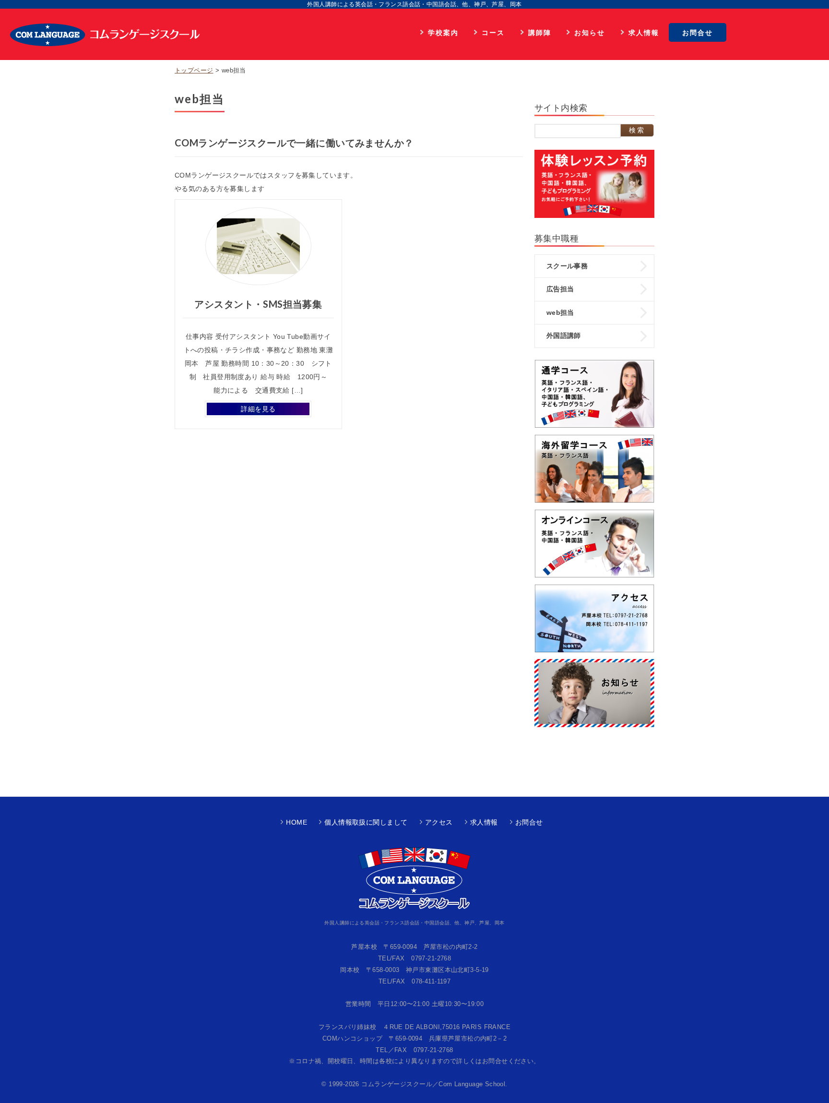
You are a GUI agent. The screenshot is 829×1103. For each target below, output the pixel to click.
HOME (296, 822)
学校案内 (443, 32)
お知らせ (589, 32)
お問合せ (697, 32)
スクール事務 (567, 266)
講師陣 (539, 32)
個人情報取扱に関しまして (365, 822)
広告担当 (560, 289)
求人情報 (643, 32)
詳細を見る (258, 409)
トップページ (194, 70)
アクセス (439, 822)
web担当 (560, 312)
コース (493, 32)
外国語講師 (563, 335)
